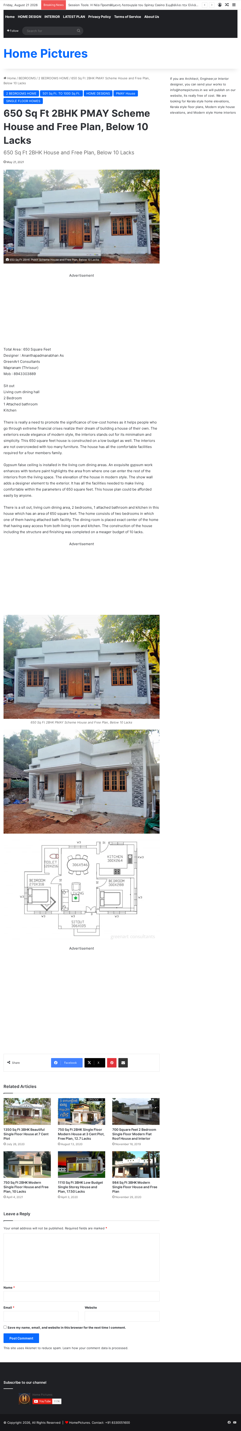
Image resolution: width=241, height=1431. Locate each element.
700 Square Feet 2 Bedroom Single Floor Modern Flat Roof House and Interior (134, 1133)
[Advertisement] (82, 311)
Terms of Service (127, 17)
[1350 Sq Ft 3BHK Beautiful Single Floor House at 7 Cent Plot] (27, 1111)
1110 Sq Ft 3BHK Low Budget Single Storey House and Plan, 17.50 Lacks (80, 1186)
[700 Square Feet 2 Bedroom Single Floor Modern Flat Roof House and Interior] (136, 1111)
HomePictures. (80, 1422)
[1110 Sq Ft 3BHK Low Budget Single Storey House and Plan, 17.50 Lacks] (81, 1164)
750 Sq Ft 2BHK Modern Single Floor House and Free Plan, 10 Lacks (26, 1186)
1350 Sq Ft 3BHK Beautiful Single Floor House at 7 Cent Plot (26, 1133)
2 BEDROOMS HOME (53, 78)
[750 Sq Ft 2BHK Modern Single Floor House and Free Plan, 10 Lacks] (27, 1164)
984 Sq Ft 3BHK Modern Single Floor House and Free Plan (134, 1186)
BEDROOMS (27, 78)
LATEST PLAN (74, 17)
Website (91, 1307)
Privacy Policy (99, 17)
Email (9, 1307)
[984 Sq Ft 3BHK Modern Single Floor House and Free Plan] (136, 1164)
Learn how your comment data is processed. (95, 1348)
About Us (151, 17)
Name (9, 1287)
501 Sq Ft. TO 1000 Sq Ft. (61, 93)
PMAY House (125, 93)
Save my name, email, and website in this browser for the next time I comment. (67, 1327)
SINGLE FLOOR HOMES (23, 101)
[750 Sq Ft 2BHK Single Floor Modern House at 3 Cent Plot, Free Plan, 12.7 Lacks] (81, 1111)
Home (10, 17)
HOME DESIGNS (98, 93)
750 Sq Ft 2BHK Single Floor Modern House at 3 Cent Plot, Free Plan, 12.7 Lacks (81, 1133)
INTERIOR (52, 17)
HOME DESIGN (29, 17)
